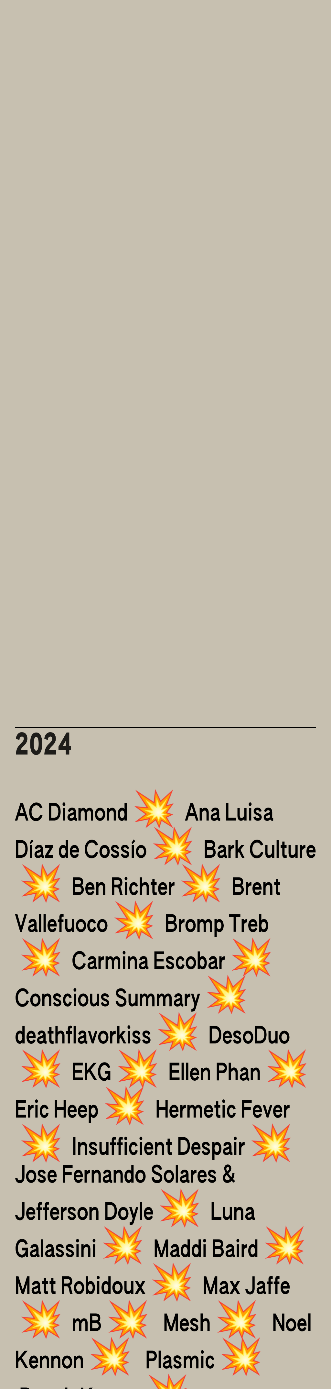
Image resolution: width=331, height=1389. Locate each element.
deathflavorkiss (83, 1037)
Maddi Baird (206, 1250)
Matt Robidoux (80, 1287)
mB (87, 1324)
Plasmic (180, 1361)
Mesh (187, 1324)
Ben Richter (123, 888)
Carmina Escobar (148, 962)
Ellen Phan (214, 1074)
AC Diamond (71, 814)
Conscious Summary (107, 999)
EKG (92, 1074)
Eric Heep (57, 1111)
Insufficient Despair (158, 1148)
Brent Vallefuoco (148, 907)
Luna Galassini (135, 1232)
